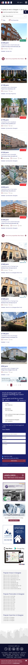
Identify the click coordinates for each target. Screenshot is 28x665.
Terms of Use (15, 654)
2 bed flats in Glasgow (8, 619)
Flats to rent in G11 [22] (9, 599)
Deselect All (23, 400)
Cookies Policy (9, 657)
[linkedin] (13, 648)
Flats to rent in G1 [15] (8, 605)
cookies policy (16, 663)
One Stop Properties (8, 93)
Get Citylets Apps (7, 654)
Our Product (4, 652)
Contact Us (22, 654)
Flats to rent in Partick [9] (9, 581)
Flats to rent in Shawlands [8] (10, 584)
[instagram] (21, 648)
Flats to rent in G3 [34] (8, 597)
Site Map (22, 655)
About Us (17, 655)
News (4, 655)
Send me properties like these (10, 12)
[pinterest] (17, 648)
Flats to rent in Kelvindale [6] (10, 587)
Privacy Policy (10, 655)
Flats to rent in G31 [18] (9, 602)
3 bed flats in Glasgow (8, 620)
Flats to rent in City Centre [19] (11, 575)
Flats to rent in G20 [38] (9, 596)
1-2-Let (5, 342)
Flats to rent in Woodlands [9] (10, 582)
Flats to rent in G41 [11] (9, 608)
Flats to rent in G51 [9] (8, 609)
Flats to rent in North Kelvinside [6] (12, 588)
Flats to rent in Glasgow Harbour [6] (12, 585)
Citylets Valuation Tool (14, 652)
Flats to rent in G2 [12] (8, 606)
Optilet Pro (23, 652)
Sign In (20, 2)
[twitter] (5, 648)
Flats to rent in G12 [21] (9, 600)
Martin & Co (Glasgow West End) (11, 272)
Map (4, 20)
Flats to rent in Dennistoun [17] (11, 576)
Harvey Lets (6, 51)
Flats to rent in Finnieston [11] (10, 578)
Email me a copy (8, 456)
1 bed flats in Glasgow (8, 617)
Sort (4, 16)
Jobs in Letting (17, 657)
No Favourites (14, 20)
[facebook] (9, 648)
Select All (7, 400)
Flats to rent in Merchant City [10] (11, 579)
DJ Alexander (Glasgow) (9, 128)
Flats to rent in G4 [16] (8, 603)
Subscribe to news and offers (11, 458)
